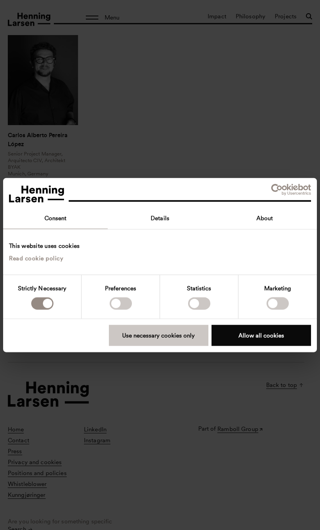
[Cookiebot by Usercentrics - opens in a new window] (277, 190)
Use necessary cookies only (158, 335)
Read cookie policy (36, 257)
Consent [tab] (55, 218)
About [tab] (264, 218)
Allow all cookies (261, 335)
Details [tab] (160, 218)
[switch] (121, 303)
